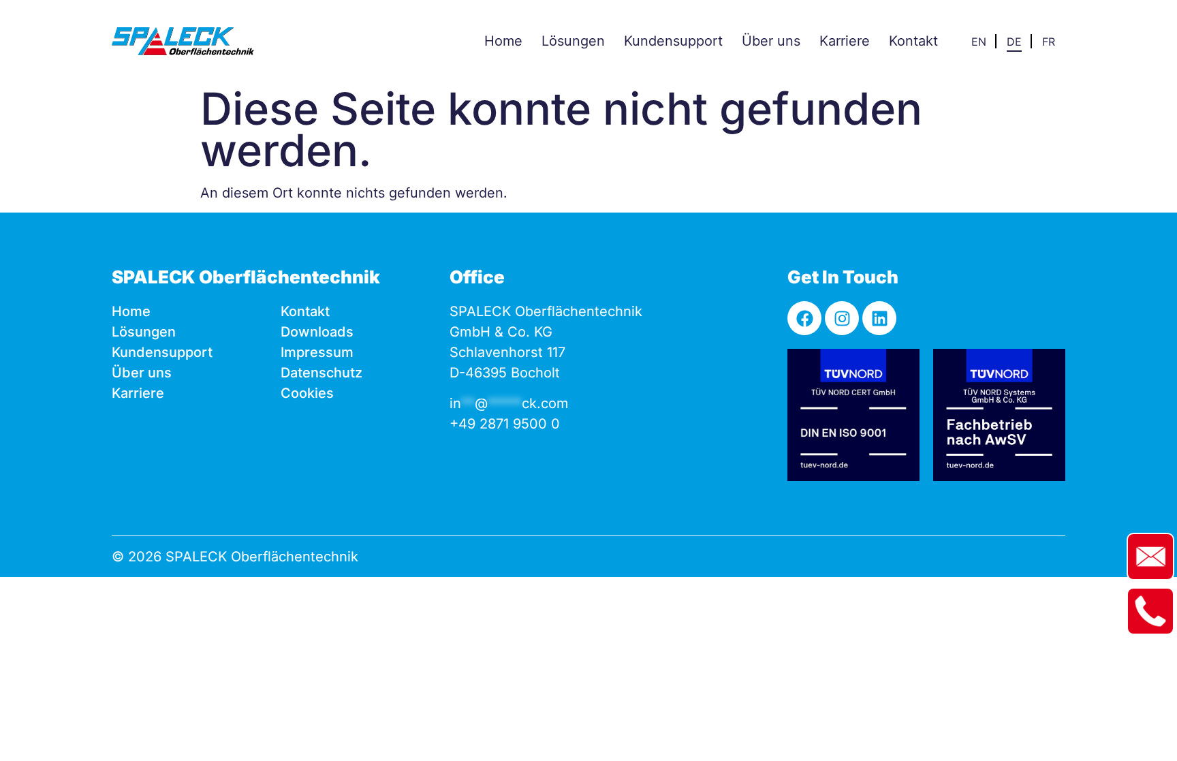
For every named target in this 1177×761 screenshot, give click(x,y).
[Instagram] (842, 318)
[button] (573, 41)
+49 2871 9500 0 (505, 424)
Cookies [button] (307, 393)
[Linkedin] (879, 318)
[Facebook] (804, 318)
